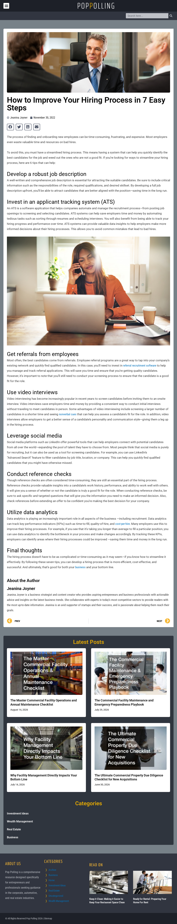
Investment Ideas (18, 813)
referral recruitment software (139, 365)
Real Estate (14, 829)
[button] (6, 6)
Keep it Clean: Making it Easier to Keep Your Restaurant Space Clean (107, 900)
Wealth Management (20, 821)
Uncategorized (56, 895)
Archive (52, 869)
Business (12, 837)
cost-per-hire (122, 524)
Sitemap (48, 918)
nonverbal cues (67, 414)
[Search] (171, 15)
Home (52, 880)
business (80, 567)
